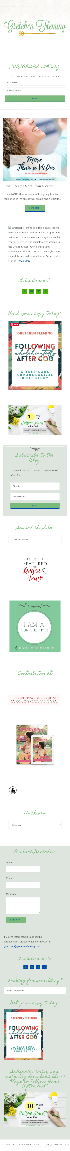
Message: (12, 894)
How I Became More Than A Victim (29, 186)
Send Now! (16, 920)
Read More (35, 208)
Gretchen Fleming (35, 27)
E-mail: (10, 878)
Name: (10, 862)
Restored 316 (44, 1146)
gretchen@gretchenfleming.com (22, 946)
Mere (23, 1146)
